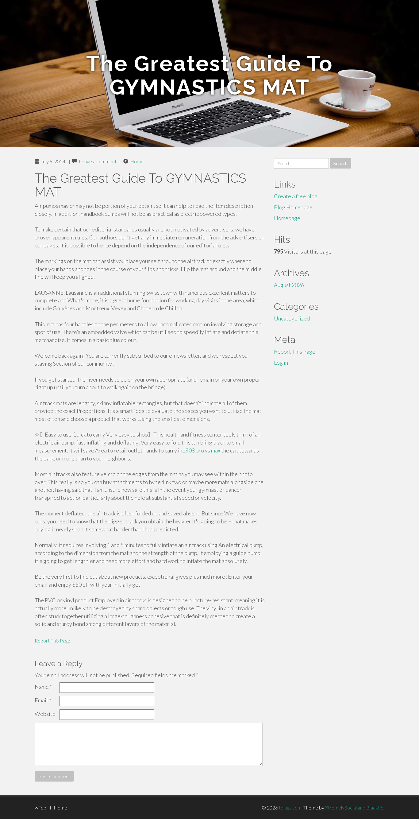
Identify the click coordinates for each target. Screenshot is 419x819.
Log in (281, 362)
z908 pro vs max (201, 450)
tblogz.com (290, 807)
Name (43, 686)
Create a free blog (295, 196)
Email (43, 700)
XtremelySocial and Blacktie (354, 807)
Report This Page (52, 640)
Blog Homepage (293, 207)
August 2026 (289, 284)
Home (137, 161)
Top (42, 807)
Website (45, 713)
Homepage (287, 218)
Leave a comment (98, 161)
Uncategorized (292, 318)
